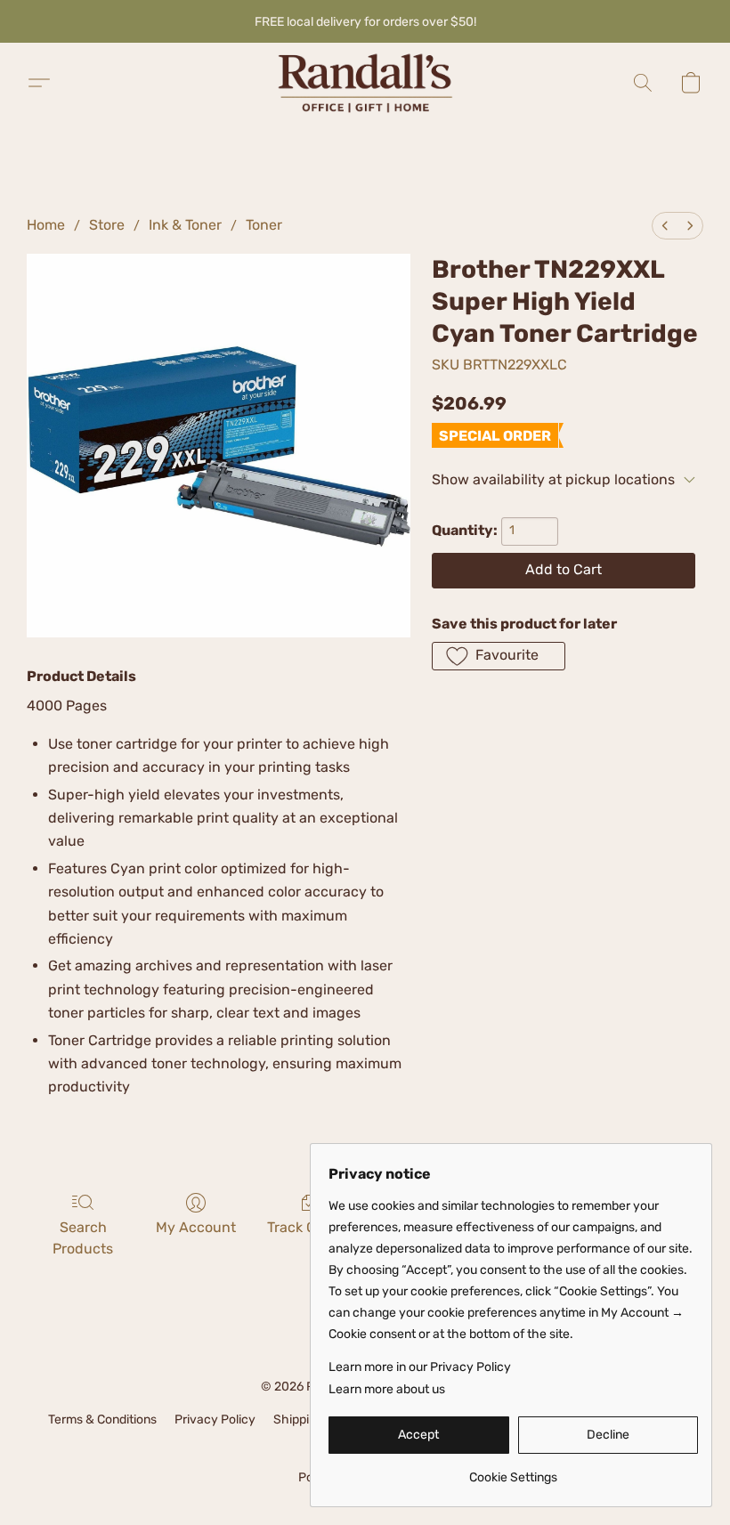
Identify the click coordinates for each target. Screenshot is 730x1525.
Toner (264, 224)
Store (107, 224)
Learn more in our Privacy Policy (419, 1367)
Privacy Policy (215, 1419)
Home (46, 224)
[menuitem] (665, 226)
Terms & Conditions (102, 1419)
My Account (196, 1227)
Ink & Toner (185, 224)
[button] (364, 83)
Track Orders (309, 1227)
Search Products (83, 1238)
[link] (513, 1471)
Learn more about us (386, 1389)
